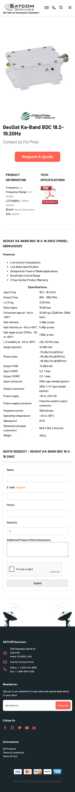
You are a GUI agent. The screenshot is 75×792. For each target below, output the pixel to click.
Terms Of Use (10, 756)
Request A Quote (37, 157)
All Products (9, 748)
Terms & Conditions (13, 752)
